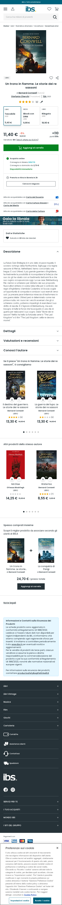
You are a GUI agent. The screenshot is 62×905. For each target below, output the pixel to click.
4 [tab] (32, 432)
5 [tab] (35, 432)
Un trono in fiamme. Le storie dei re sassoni (16, 568)
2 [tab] (26, 432)
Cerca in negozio (31, 183)
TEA (44, 96)
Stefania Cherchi (20, 96)
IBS (14, 140)
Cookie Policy (30, 894)
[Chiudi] (57, 848)
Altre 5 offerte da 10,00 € (27, 140)
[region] (31, 874)
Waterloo (46, 484)
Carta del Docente (35, 197)
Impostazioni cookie (20, 900)
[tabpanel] (31, 51)
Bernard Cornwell (28, 92)
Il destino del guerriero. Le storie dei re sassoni (15, 406)
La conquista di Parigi (46, 568)
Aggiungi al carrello (33, 147)
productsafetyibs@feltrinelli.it (33, 673)
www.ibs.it (17, 644)
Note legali (9, 602)
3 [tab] (29, 432)
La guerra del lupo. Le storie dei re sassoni (46, 406)
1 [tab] (31, 71)
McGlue (15, 484)
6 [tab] (38, 432)
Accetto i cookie (42, 900)
